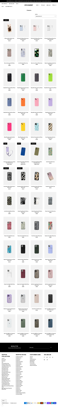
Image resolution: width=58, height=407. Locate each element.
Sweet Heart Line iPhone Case (37, 308)
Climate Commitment (33, 365)
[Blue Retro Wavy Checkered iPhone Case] (37, 127)
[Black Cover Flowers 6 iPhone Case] (37, 53)
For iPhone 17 (18, 360)
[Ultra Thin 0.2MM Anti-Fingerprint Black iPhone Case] (50, 298)
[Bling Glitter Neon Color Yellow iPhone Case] (23, 127)
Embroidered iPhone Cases (6, 372)
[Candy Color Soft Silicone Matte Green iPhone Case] (37, 151)
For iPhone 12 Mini (18, 384)
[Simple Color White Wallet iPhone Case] (9, 274)
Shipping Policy (32, 360)
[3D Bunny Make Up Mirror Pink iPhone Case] (9, 28)
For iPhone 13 (18, 379)
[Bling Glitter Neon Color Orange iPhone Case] (23, 102)
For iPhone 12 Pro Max (19, 381)
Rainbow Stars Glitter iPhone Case (50, 235)
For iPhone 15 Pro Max (19, 366)
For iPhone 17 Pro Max (19, 356)
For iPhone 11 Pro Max (19, 385)
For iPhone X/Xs (18, 391)
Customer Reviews (33, 359)
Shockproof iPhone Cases (6, 378)
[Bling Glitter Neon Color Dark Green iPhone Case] (23, 77)
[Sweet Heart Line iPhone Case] (37, 298)
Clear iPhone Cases (5, 373)
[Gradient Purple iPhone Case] (50, 176)
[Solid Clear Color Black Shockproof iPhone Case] (37, 274)
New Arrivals (4, 359)
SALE (3, 6)
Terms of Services (33, 364)
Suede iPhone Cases (5, 369)
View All (3, 358)
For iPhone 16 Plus (18, 364)
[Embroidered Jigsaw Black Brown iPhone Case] (37, 176)
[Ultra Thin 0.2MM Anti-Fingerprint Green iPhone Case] (23, 323)
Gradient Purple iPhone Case (50, 186)
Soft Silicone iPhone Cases (6, 364)
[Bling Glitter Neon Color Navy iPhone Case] (9, 102)
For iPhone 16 (18, 365)
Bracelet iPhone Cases (5, 382)
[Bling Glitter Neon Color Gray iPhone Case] (37, 77)
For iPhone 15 (18, 370)
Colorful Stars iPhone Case (50, 161)
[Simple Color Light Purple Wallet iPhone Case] (50, 249)
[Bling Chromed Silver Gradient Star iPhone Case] (50, 53)
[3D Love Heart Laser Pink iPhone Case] (9, 53)
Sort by (36, 14)
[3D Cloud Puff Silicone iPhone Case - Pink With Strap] (37, 28)
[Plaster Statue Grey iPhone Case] (50, 201)
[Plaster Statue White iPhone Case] (23, 226)
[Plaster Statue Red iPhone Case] (9, 226)
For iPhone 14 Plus (18, 374)
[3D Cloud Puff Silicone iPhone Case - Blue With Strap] (23, 28)
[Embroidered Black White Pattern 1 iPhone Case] (9, 176)
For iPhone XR (18, 389)
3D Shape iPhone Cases (5, 379)
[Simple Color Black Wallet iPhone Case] (23, 249)
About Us (31, 356)
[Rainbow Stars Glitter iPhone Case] (50, 226)
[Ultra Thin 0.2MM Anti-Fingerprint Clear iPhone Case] (9, 323)
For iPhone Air (18, 359)
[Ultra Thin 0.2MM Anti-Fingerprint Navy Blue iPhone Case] (50, 323)
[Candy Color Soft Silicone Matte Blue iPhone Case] (23, 151)
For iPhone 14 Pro (18, 372)
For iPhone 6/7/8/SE (19, 394)
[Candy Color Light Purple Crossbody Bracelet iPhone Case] (9, 151)
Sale (2, 362)
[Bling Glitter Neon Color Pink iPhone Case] (37, 102)
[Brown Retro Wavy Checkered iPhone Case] (50, 127)
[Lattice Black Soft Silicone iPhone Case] (9, 201)
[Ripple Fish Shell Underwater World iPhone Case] (9, 249)
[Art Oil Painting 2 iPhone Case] (23, 53)
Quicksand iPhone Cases (6, 384)
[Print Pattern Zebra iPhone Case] (37, 226)
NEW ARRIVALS (4, 3)
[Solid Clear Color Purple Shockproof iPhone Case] (9, 298)
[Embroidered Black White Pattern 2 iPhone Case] (23, 176)
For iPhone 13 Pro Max (19, 376)
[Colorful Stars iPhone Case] (50, 151)
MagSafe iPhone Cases (5, 374)
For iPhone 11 (18, 387)
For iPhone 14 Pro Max (19, 371)
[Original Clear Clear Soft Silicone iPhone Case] (37, 201)
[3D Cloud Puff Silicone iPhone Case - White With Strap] (50, 28)
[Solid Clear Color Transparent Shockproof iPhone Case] (23, 298)
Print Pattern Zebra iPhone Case (36, 235)
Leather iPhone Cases (5, 367)
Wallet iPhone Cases (5, 375)
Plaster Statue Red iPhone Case (9, 235)
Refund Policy (32, 361)
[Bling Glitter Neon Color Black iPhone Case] (9, 77)
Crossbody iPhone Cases (6, 383)
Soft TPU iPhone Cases (5, 363)
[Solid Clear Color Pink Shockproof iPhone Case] (50, 274)
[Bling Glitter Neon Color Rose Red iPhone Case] (9, 127)
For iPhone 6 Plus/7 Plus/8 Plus (20, 392)
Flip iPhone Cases (4, 377)
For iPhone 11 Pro (18, 386)
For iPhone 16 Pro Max (19, 361)
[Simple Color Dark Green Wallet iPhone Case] (37, 249)
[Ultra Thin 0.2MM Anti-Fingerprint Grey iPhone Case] (37, 323)
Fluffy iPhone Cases (5, 368)
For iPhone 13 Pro (18, 377)
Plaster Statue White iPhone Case (23, 235)
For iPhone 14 (18, 375)
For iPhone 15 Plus (18, 369)
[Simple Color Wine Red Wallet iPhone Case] (23, 274)
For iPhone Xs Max (19, 390)
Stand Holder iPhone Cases (6, 380)
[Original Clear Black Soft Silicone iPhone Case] (23, 201)
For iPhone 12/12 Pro (19, 382)
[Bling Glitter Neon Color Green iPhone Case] (50, 77)
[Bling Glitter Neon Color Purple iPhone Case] (50, 102)
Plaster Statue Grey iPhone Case (50, 211)
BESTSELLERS (11, 3)
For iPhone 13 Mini (18, 380)
